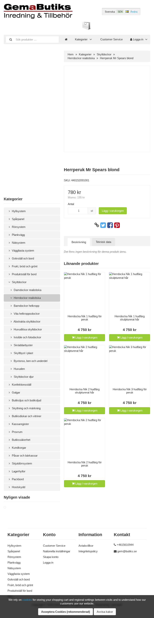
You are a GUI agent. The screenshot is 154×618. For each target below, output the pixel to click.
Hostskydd (18, 487)
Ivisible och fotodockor (27, 337)
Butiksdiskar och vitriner (26, 416)
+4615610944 (125, 544)
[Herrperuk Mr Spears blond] (9, 507)
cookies (27, 599)
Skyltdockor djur (23, 376)
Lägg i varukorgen (113, 210)
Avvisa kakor (105, 611)
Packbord (17, 479)
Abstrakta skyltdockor (26, 321)
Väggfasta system (22, 250)
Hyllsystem (18, 211)
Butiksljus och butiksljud (26, 400)
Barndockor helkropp (26, 305)
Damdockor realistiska (27, 290)
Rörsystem (18, 226)
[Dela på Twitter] (103, 225)
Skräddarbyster (23, 345)
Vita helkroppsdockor (26, 313)
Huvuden (19, 368)
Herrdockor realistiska (27, 297)
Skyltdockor (18, 282)
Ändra (133, 11)
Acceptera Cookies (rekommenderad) (65, 611)
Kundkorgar (18, 447)
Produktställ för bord (23, 274)
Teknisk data (103, 241)
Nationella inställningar (56, 551)
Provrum (17, 431)
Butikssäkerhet (20, 439)
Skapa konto (50, 556)
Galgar (15, 392)
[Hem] (66, 39)
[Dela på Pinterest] (117, 225)
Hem (71, 54)
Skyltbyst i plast (23, 353)
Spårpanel (17, 219)
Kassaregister (20, 424)
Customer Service (111, 39)
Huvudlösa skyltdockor (27, 329)
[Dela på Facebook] (110, 225)
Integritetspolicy (88, 551)
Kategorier (81, 39)
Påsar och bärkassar (24, 455)
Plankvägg (18, 234)
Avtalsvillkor (86, 545)
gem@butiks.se (127, 551)
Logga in (137, 39)
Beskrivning (79, 242)
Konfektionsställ (21, 384)
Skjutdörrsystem (21, 463)
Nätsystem (18, 242)
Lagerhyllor (18, 471)
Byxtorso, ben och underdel (30, 361)
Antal (71, 204)
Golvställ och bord (22, 258)
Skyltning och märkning (26, 408)
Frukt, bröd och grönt (24, 266)
